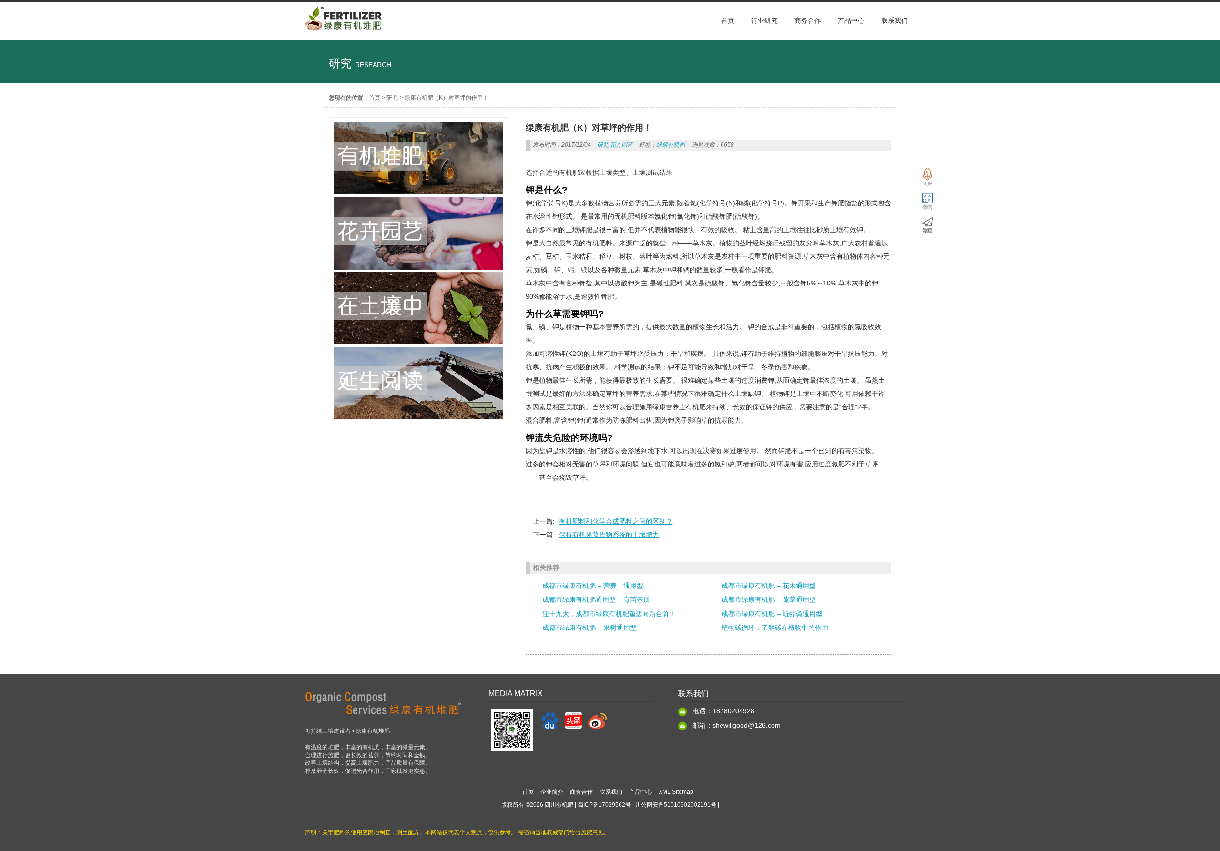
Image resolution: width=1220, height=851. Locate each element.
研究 (392, 97)
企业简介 (551, 792)
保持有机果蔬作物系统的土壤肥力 (609, 534)
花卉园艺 (621, 145)
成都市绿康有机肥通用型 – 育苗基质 (596, 599)
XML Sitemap (676, 792)
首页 (374, 97)
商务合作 (581, 792)
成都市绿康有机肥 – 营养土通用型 (592, 585)
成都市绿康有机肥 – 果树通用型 (589, 627)
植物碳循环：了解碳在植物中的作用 (775, 627)
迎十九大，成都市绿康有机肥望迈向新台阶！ (609, 614)
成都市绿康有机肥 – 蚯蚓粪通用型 (772, 614)
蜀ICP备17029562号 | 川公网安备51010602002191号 (647, 804)
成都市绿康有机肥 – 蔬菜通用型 (769, 599)
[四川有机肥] (344, 35)
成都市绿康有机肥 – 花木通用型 (769, 585)
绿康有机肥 (670, 145)
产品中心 (640, 792)
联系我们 (611, 792)
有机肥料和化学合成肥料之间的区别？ (615, 521)
